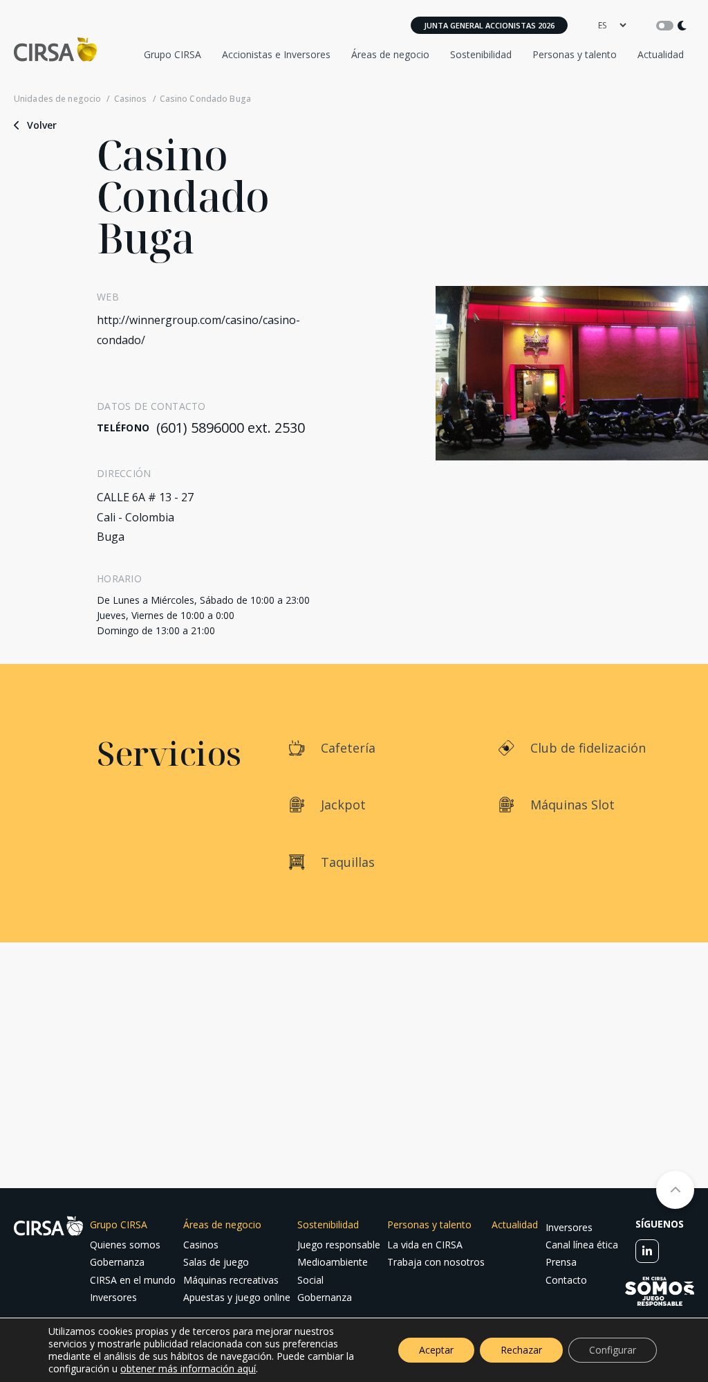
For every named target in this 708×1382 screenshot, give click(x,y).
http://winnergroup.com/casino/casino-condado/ (198, 330)
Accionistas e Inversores (276, 54)
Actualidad (660, 54)
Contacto (566, 1279)
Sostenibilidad (481, 54)
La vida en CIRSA (425, 1244)
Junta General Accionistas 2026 (489, 25)
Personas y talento (574, 54)
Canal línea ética (582, 1244)
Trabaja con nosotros (436, 1261)
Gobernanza (117, 1261)
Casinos (130, 99)
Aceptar (436, 1349)
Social (310, 1279)
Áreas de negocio (390, 54)
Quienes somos (125, 1244)
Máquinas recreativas (231, 1279)
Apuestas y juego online (236, 1297)
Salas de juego (216, 1261)
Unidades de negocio (57, 99)
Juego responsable (338, 1244)
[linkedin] (647, 1251)
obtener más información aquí (188, 1368)
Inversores (113, 1297)
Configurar (612, 1349)
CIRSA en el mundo (133, 1279)
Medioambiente (332, 1261)
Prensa (561, 1261)
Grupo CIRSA (172, 54)
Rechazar (521, 1349)
